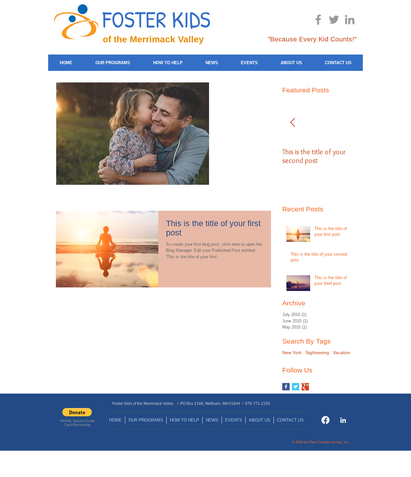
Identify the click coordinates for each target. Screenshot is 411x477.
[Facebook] (325, 420)
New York (292, 352)
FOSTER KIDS (156, 19)
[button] (77, 412)
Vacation (341, 352)
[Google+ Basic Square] (305, 386)
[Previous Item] (292, 123)
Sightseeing (317, 352)
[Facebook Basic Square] (286, 386)
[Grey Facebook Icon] (318, 19)
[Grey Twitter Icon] (334, 19)
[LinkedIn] (343, 420)
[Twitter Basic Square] (295, 386)
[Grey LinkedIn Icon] (349, 19)
